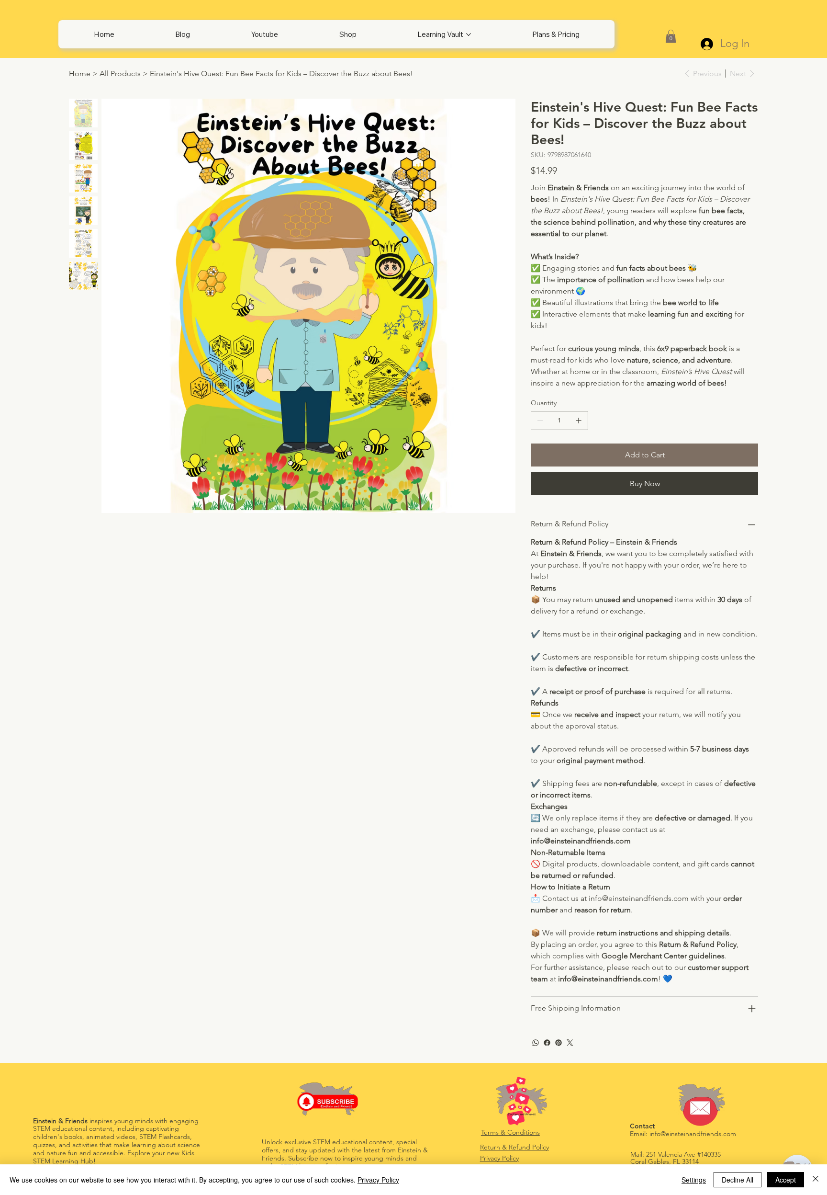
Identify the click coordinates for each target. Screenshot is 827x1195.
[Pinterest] (558, 1042)
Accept (785, 1179)
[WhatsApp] (535, 1042)
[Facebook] (547, 1042)
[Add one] (578, 420)
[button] (670, 36)
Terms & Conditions (510, 1132)
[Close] (815, 1179)
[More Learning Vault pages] (468, 34)
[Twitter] (570, 1042)
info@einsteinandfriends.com (692, 1133)
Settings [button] (694, 1179)
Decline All (737, 1179)
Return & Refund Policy (514, 1147)
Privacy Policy (499, 1158)
